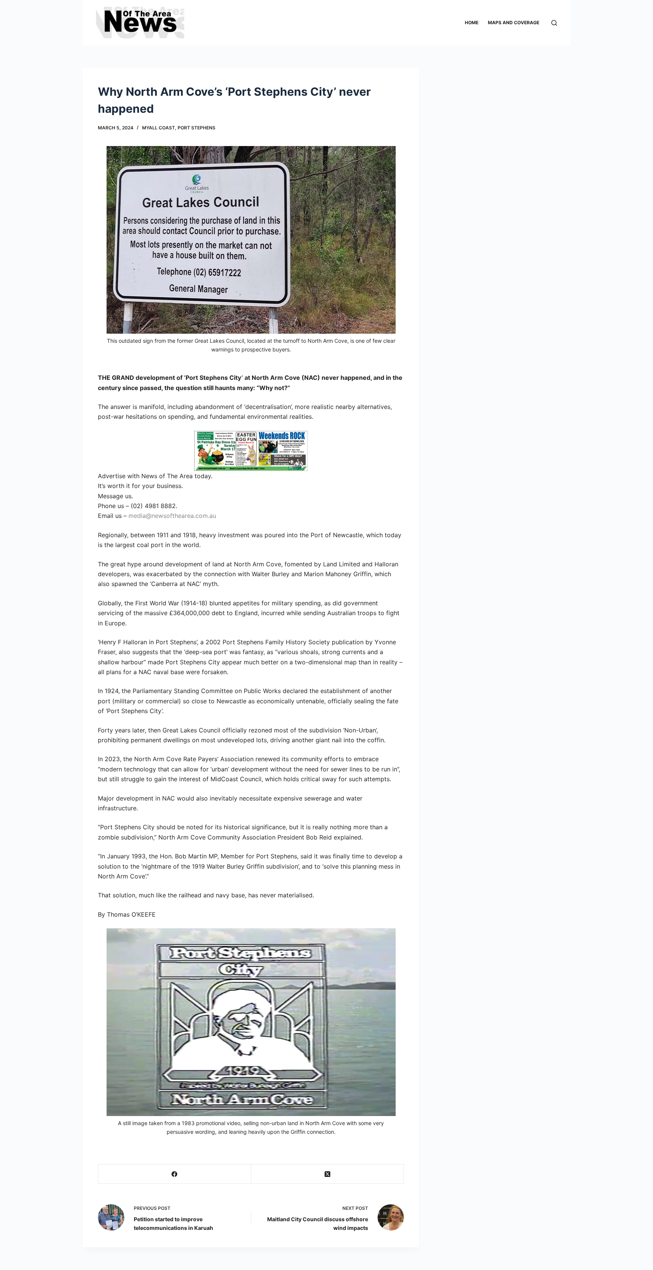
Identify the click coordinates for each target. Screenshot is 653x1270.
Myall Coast (158, 128)
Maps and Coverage (513, 22)
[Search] (554, 23)
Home (471, 22)
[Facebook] (174, 1174)
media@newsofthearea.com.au (172, 515)
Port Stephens (196, 128)
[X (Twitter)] (327, 1174)
